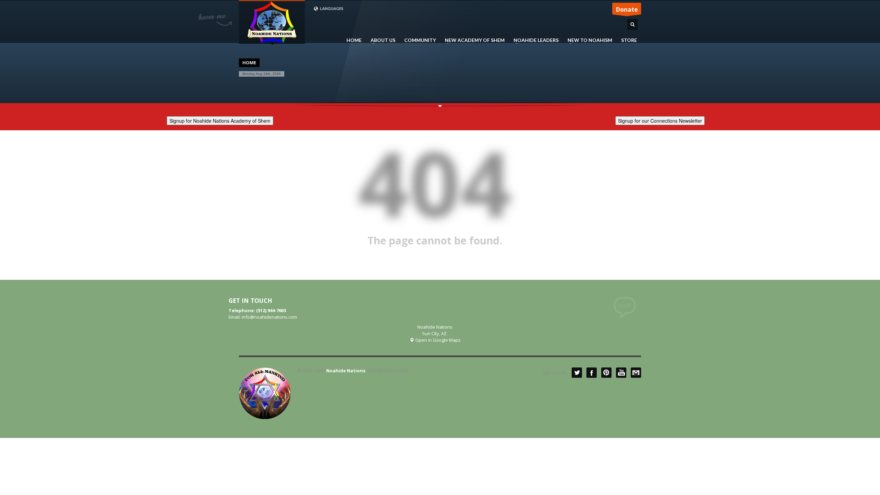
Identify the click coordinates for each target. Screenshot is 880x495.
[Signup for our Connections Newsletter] (660, 119)
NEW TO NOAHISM (587, 40)
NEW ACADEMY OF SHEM (473, 40)
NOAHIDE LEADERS (534, 40)
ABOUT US (380, 40)
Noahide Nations (345, 370)
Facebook (591, 372)
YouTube (621, 372)
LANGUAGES (331, 8)
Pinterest (606, 372)
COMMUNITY (420, 40)
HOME (354, 40)
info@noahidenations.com (269, 317)
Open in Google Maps (437, 340)
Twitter (577, 372)
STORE (629, 40)
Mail (636, 372)
